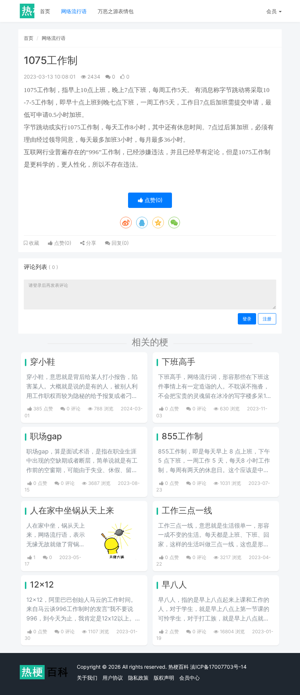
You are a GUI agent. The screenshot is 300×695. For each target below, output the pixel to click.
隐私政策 (138, 678)
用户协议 (112, 678)
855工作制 (182, 436)
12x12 (42, 585)
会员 (271, 11)
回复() (119, 243)
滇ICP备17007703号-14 (218, 667)
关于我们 (87, 678)
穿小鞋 (42, 362)
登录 (247, 319)
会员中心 (189, 678)
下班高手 (178, 362)
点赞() (152, 200)
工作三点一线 (187, 510)
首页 (45, 11)
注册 (267, 319)
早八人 (174, 585)
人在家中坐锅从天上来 (72, 510)
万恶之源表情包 (116, 11)
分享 (90, 243)
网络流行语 (74, 11)
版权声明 (164, 678)
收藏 (33, 243)
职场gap (46, 436)
